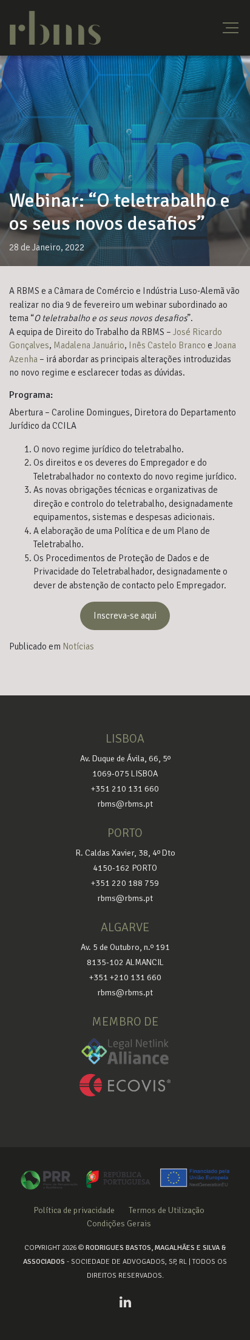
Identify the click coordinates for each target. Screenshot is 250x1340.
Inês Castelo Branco (167, 345)
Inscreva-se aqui (125, 615)
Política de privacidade (74, 1210)
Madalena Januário (88, 345)
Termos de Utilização (166, 1210)
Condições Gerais (119, 1223)
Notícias (78, 646)
